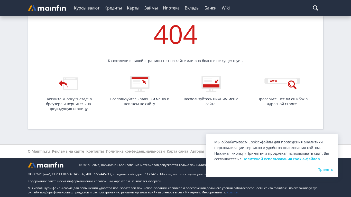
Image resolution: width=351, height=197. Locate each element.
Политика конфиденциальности (135, 151)
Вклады (192, 8)
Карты (133, 8)
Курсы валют (86, 8)
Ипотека (171, 8)
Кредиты (113, 8)
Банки (211, 8)
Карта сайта (177, 151)
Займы (151, 8)
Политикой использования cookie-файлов (281, 158)
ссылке (232, 192)
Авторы (197, 151)
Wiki (226, 8)
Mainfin (51, 165)
